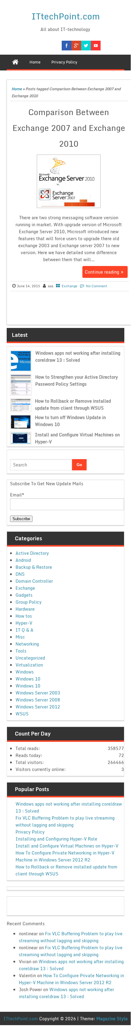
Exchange (69, 286)
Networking (27, 643)
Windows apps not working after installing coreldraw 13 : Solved (77, 356)
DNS (20, 574)
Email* (17, 494)
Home (17, 89)
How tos (24, 615)
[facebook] (66, 45)
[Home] (15, 62)
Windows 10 (28, 678)
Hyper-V (24, 622)
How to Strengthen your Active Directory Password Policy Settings (76, 380)
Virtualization (29, 664)
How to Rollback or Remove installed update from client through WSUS (73, 404)
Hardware (25, 608)
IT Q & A (24, 629)
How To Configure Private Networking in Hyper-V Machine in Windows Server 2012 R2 (65, 856)
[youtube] (96, 45)
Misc (20, 636)
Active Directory (32, 553)
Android (23, 560)
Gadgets (24, 595)
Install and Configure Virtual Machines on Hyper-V (67, 845)
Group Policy (29, 602)
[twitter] (86, 45)
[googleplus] (76, 45)
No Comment (96, 286)
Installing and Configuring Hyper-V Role (56, 838)
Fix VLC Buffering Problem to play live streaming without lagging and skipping (65, 821)
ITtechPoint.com (65, 16)
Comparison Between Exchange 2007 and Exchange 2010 (68, 128)
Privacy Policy (30, 831)
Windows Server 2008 (38, 699)
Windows (25, 671)
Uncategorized (30, 657)
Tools (21, 650)
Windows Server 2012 (38, 706)
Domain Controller (34, 581)
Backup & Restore (34, 567)
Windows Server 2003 (38, 692)
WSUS (22, 713)
